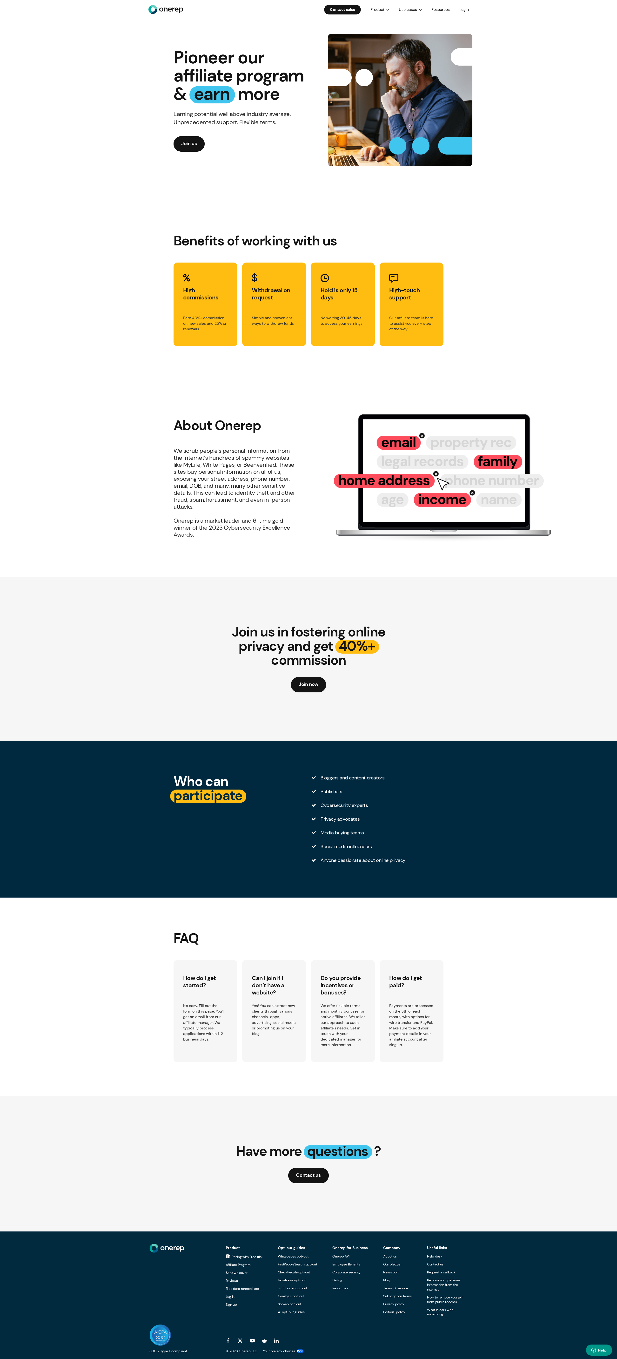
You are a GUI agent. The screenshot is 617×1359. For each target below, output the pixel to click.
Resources (440, 9)
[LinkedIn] (276, 1340)
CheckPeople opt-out (294, 1272)
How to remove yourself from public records (445, 1299)
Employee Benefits (346, 1264)
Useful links (437, 1247)
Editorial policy (394, 1312)
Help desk (434, 1256)
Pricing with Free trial (246, 1257)
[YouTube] (252, 1340)
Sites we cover (237, 1273)
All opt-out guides (291, 1312)
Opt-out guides (291, 1247)
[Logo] (165, 9)
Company (391, 1247)
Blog (386, 1280)
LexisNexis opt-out (292, 1280)
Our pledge (391, 1264)
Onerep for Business (350, 1247)
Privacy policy (393, 1304)
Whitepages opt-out (293, 1256)
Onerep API (340, 1256)
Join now (308, 684)
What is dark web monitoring (440, 1312)
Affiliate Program (238, 1265)
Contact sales (342, 9)
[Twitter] (240, 1340)
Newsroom (391, 1272)
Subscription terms (397, 1296)
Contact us (308, 1175)
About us (390, 1256)
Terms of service (395, 1288)
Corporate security (346, 1272)
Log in (230, 1296)
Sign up (231, 1304)
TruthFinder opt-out (292, 1288)
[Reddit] (264, 1340)
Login (464, 9)
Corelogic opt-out (291, 1296)
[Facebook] (228, 1340)
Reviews (232, 1280)
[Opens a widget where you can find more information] (599, 1351)
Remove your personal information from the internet (443, 1284)
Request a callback (441, 1272)
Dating (337, 1280)
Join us (189, 143)
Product (233, 1247)
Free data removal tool (242, 1288)
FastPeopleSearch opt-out (297, 1264)
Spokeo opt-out (289, 1304)
